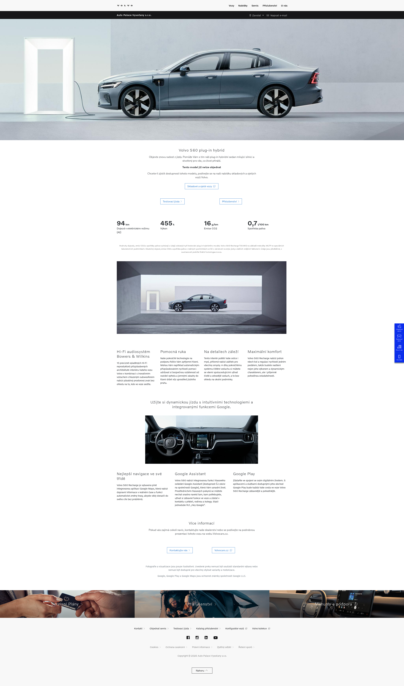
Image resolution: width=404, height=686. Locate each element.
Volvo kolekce (259, 628)
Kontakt (399, 360)
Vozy (231, 5)
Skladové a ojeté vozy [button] (200, 186)
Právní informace (201, 647)
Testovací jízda (399, 340)
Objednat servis (399, 330)
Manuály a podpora (335, 604)
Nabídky (242, 5)
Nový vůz (399, 350)
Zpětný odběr (224, 647)
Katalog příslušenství (207, 628)
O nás (284, 5)
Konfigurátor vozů (234, 628)
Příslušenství (270, 5)
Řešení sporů (245, 647)
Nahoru (200, 670)
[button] (256, 15)
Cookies (154, 647)
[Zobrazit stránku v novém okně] (188, 638)
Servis (255, 5)
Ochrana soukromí (175, 647)
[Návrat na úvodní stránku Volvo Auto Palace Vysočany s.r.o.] (125, 5)
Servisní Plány (66, 604)
